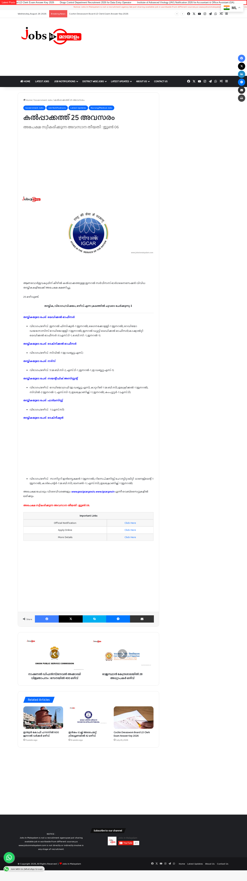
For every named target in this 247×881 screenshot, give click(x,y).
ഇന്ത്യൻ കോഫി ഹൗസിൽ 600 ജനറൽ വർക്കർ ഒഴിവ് (41, 733)
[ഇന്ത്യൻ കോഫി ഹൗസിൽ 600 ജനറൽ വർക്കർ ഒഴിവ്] (43, 717)
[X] (71, 619)
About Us (141, 81)
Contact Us (161, 81)
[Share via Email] (142, 619)
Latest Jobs (42, 81)
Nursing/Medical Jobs (101, 107)
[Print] (241, 98)
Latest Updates (120, 81)
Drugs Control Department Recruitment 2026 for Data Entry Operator (74, 2)
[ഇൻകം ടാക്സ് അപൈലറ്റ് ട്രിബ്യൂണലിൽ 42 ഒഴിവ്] (88, 717)
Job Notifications (64, 81)
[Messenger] (118, 619)
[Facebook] (47, 619)
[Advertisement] (159, 47)
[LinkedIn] (241, 74)
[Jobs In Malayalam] (51, 35)
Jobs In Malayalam (71, 863)
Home (26, 81)
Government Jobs (43, 100)
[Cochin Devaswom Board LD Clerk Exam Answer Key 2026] (134, 717)
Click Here (130, 523)
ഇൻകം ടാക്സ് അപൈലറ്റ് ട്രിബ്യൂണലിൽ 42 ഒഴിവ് (83, 733)
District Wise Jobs (93, 81)
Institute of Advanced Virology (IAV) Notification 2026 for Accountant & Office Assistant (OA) (163, 2)
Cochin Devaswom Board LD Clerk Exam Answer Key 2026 (98, 13)
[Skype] (94, 619)
